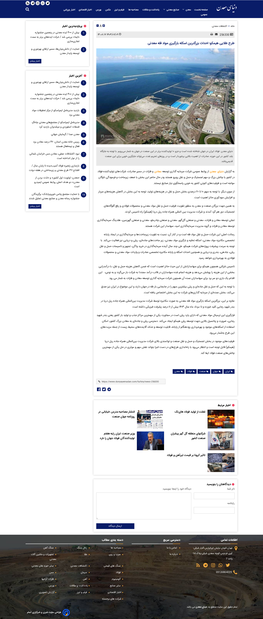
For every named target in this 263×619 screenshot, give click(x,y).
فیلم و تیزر (120, 10)
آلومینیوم (116, 579)
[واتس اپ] (43, 3)
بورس (99, 10)
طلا (86, 554)
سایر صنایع (115, 586)
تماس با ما (172, 548)
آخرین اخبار (75, 76)
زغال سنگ (82, 548)
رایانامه (231, 503)
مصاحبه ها (133, 10)
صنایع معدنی (172, 10)
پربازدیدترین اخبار (72, 26)
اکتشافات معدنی (79, 566)
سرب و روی (115, 554)
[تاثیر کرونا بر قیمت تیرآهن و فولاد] (221, 462)
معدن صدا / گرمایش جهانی (65, 134)
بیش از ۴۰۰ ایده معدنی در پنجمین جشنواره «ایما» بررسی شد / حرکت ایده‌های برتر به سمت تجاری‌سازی (54, 37)
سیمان (84, 572)
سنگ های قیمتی (112, 566)
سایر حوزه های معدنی (42, 566)
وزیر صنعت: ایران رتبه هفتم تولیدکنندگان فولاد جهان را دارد (117, 436)
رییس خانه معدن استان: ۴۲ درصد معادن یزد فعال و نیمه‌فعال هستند (56, 144)
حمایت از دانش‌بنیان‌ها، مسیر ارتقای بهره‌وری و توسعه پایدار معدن (55, 51)
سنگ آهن (48, 548)
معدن (188, 10)
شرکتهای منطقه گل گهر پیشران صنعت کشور (188, 436)
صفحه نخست (201, 10)
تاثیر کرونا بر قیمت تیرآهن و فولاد (186, 455)
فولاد (189, 371)
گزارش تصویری (46, 592)
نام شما (231, 489)
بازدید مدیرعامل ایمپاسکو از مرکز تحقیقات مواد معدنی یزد (55, 112)
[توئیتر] (103, 389)
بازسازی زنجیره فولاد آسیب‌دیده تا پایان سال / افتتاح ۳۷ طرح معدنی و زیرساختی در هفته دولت (54, 168)
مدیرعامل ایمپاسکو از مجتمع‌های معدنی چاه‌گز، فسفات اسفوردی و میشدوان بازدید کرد (55, 124)
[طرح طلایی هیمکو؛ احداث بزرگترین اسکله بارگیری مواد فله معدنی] (165, 96)
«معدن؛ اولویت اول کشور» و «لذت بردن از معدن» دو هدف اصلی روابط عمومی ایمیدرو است (56, 182)
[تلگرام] (33, 3)
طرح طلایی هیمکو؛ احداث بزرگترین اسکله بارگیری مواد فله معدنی (191, 43)
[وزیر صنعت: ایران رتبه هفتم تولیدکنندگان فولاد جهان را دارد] (150, 440)
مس (51, 572)
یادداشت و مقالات (151, 10)
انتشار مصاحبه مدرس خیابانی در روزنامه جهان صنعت (116, 414)
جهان (215, 371)
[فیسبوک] (98, 389)
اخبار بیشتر (35, 61)
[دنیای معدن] (226, 8)
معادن (157, 171)
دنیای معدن (217, 171)
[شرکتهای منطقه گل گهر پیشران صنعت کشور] (221, 440)
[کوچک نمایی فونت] (97, 26)
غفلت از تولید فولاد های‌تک (189, 412)
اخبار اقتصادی (85, 10)
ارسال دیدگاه (115, 526)
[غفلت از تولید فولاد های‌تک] (221, 419)
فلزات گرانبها (48, 579)
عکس (108, 10)
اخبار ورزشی (69, 10)
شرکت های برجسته (111, 599)
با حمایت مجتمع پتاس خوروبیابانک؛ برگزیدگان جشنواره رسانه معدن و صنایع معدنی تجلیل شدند (54, 196)
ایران (227, 371)
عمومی (204, 15)
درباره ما (174, 554)
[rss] (28, 3)
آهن (85, 579)
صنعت (202, 371)
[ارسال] (215, 34)
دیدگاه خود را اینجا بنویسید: (176, 489)
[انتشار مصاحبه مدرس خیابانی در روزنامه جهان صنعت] (150, 419)
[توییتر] (48, 3)
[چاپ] (210, 34)
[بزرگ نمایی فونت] (103, 26)
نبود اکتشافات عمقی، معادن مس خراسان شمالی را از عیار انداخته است (54, 156)
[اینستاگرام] (38, 3)
